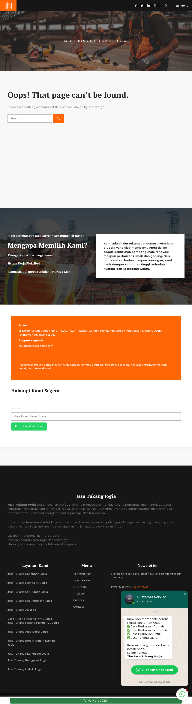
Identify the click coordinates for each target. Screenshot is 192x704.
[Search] (58, 118)
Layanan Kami (82, 580)
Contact (78, 606)
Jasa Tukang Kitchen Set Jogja (28, 653)
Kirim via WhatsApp (29, 426)
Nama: (16, 408)
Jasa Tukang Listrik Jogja (24, 669)
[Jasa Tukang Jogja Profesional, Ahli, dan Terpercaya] (8, 5)
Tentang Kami (82, 574)
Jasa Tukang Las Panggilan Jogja (30, 601)
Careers (78, 600)
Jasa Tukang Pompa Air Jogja (27, 583)
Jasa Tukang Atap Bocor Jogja (28, 631)
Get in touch (140, 586)
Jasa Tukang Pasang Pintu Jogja (30, 619)
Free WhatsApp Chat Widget (156, 682)
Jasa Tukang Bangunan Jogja (27, 574)
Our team (80, 587)
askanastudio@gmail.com (36, 346)
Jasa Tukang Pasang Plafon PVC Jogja (33, 622)
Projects (79, 593)
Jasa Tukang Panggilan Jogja (27, 660)
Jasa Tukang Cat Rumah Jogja (28, 592)
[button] (166, 5)
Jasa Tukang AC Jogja (22, 610)
